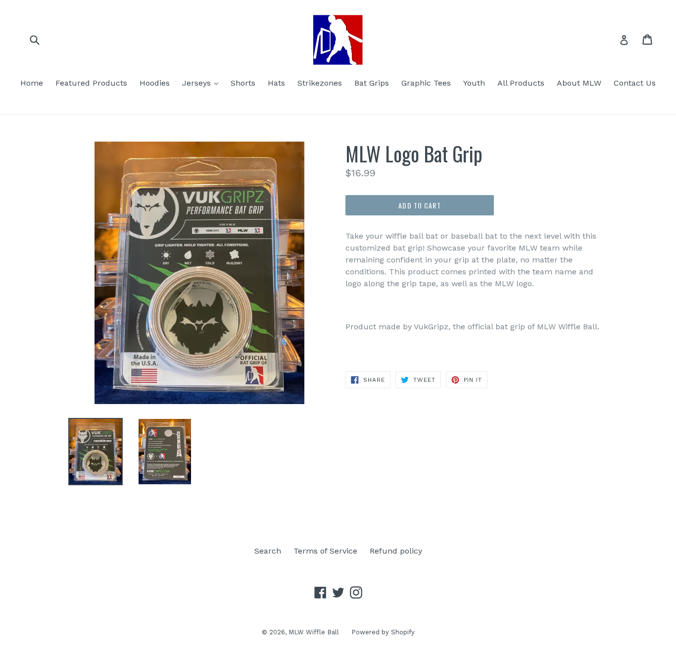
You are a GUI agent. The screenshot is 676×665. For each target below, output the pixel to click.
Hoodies (155, 83)
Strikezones (319, 83)
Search (267, 551)
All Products (520, 83)
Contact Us (635, 83)
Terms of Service (325, 551)
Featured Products (91, 83)
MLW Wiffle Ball (314, 632)
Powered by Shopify (383, 632)
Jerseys (202, 83)
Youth (474, 83)
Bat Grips (371, 83)
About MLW (579, 83)
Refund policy (396, 551)
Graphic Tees (426, 83)
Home (31, 83)
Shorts (243, 83)
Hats (276, 83)
